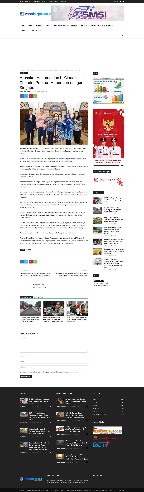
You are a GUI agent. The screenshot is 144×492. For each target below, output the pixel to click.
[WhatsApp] (35, 96)
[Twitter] (118, 1)
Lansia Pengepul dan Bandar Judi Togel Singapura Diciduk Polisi (75, 401)
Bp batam (28, 249)
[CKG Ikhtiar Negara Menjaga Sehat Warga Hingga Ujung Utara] (97, 200)
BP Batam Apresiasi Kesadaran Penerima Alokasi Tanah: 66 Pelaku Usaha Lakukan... (114, 241)
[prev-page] (21, 325)
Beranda (22, 70)
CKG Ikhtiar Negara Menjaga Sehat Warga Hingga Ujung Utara (113, 200)
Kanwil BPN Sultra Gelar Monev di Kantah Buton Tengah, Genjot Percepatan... (114, 251)
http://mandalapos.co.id (39, 287)
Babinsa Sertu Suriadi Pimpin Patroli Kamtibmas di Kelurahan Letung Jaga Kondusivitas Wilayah (35, 274)
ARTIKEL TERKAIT (26, 297)
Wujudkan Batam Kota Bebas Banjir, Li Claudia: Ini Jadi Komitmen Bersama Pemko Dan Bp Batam (72, 274)
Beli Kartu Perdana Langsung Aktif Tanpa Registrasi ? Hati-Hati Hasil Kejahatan (75, 429)
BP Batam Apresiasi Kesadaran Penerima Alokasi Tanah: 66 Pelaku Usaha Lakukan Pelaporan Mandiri (53, 319)
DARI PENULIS (38, 297)
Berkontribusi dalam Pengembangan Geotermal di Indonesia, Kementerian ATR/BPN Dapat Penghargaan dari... (113, 263)
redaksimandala (24, 406)
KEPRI (27, 70)
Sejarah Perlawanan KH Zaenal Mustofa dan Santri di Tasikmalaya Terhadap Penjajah (76, 457)
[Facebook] (112, 1)
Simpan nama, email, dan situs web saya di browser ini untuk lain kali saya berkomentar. (50, 372)
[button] (122, 35)
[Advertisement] (72, 52)
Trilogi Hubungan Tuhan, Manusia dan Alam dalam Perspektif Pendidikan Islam (75, 415)
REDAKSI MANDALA (58, 490)
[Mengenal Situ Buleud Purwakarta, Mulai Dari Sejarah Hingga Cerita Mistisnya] (60, 442)
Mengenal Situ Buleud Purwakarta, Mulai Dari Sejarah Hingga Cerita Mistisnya (76, 443)
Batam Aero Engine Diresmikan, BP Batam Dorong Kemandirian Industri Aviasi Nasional (77, 319)
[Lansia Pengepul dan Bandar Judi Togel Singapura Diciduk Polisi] (60, 401)
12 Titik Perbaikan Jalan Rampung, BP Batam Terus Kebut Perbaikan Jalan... (112, 210)
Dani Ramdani (27, 91)
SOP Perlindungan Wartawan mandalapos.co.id (78, 490)
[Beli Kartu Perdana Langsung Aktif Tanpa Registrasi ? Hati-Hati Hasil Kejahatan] (60, 428)
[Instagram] (115, 1)
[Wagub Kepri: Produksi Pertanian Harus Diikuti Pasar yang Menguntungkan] (97, 220)
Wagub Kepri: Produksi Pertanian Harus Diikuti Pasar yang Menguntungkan (113, 219)
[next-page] (24, 325)
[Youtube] (123, 1)
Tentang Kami (120, 490)
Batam (33, 70)
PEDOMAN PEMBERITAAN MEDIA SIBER (104, 490)
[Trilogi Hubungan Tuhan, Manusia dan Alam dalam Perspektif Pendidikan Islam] (60, 414)
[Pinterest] (31, 96)
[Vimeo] (120, 1)
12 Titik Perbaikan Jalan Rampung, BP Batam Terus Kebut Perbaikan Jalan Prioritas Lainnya (30, 319)
